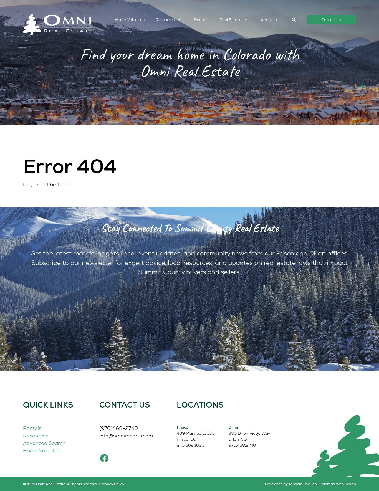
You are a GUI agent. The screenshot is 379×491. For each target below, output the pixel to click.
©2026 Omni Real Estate (44, 484)
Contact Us (331, 19)
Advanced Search (44, 443)
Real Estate (230, 19)
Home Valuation (130, 19)
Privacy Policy (112, 484)
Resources (165, 19)
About (266, 19)
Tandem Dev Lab (303, 484)
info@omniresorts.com (126, 435)
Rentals (201, 19)
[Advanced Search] (294, 20)
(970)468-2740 (118, 428)
